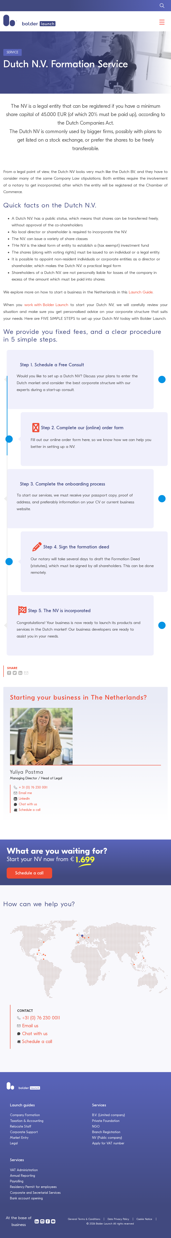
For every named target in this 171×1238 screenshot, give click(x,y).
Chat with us (28, 804)
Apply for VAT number (108, 1143)
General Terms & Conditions (84, 1219)
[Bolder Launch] (29, 20)
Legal (14, 1143)
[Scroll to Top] (160, 1211)
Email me (25, 793)
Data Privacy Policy (118, 1219)
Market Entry (19, 1138)
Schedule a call (29, 810)
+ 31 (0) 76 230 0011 (33, 787)
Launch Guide (141, 292)
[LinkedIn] (37, 1221)
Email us (30, 1025)
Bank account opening (26, 1198)
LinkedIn (24, 798)
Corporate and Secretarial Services (35, 1193)
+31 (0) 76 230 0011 (41, 1018)
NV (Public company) (107, 1138)
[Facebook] (48, 1221)
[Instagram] (42, 1221)
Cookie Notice (144, 1219)
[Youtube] (53, 1221)
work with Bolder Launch (46, 305)
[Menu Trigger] (162, 22)
